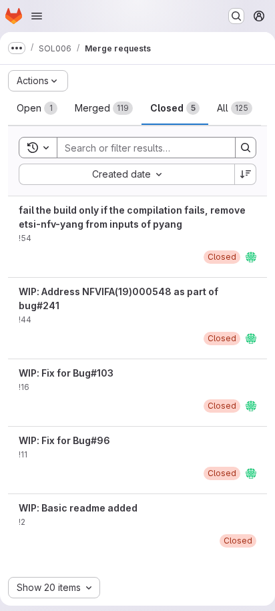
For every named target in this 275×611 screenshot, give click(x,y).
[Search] (245, 147)
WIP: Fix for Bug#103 (66, 373)
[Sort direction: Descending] (245, 174)
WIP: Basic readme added (78, 508)
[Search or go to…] (236, 16)
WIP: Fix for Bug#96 (64, 440)
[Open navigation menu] (36, 16)
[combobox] (126, 174)
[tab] (37, 108)
